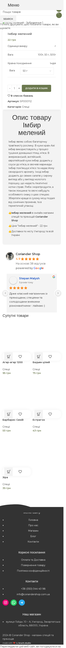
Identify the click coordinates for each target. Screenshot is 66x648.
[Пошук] (44, 5)
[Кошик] (59, 5)
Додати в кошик (36, 88)
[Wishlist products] (52, 5)
